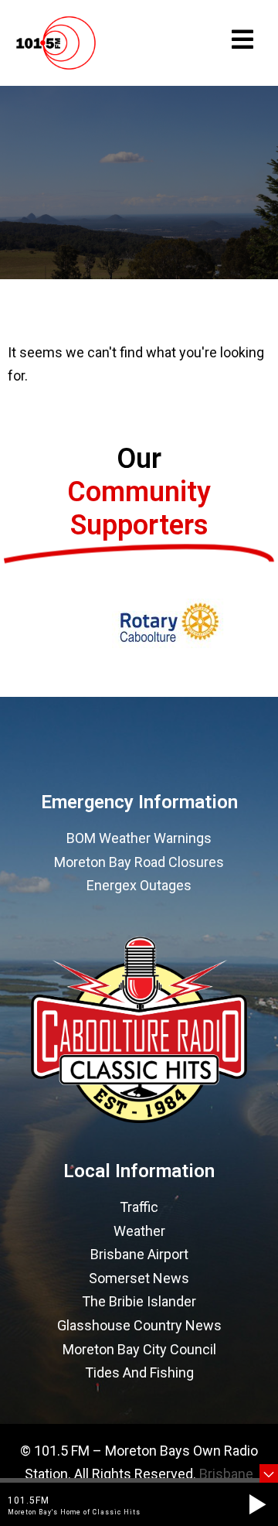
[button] (257, 1504)
